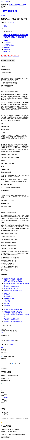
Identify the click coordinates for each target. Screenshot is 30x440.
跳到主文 (3, 15)
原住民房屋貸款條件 (8, 46)
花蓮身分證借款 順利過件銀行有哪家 (12, 280)
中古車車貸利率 (7, 44)
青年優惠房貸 (6, 47)
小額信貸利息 (6, 303)
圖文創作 (12, 344)
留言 (13, 340)
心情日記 (12, 22)
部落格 (5, 27)
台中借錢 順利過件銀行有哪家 (11, 288)
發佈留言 (3, 358)
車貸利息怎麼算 (7, 49)
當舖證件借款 (6, 40)
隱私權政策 (25, 418)
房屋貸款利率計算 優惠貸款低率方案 (12, 281)
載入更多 (3, 349)
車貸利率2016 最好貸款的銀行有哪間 (12, 290)
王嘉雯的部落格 (9, 11)
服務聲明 (15, 419)
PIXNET (6, 418)
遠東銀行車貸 (6, 51)
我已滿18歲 (3, 437)
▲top (2, 347)
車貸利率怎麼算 (7, 305)
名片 (4, 28)
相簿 (4, 25)
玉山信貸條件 (6, 42)
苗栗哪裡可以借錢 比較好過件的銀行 (12, 278)
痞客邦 (10, 340)
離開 (8, 437)
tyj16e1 (2, 332)
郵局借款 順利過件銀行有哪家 (11, 287)
